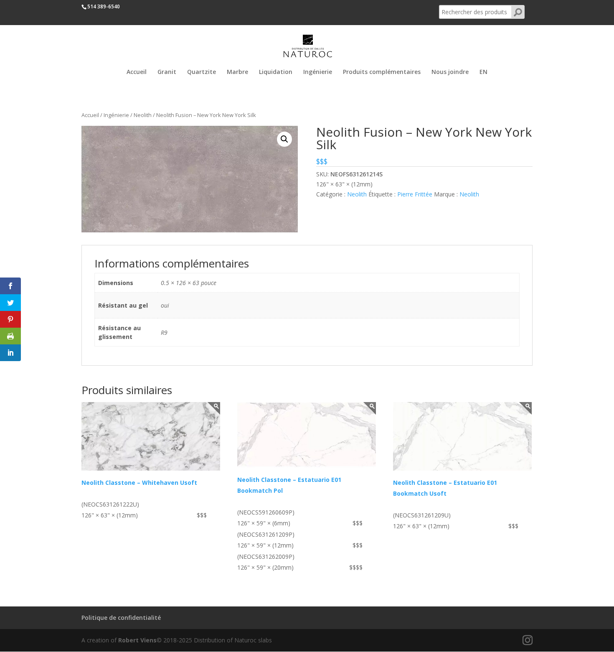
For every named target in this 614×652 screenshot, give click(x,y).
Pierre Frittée (414, 194)
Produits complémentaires (382, 72)
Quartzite (201, 72)
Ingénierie (317, 72)
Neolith (143, 115)
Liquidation (275, 72)
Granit (166, 72)
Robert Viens (137, 640)
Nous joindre (450, 72)
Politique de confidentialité (121, 617)
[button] (284, 139)
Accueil (137, 72)
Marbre (237, 72)
